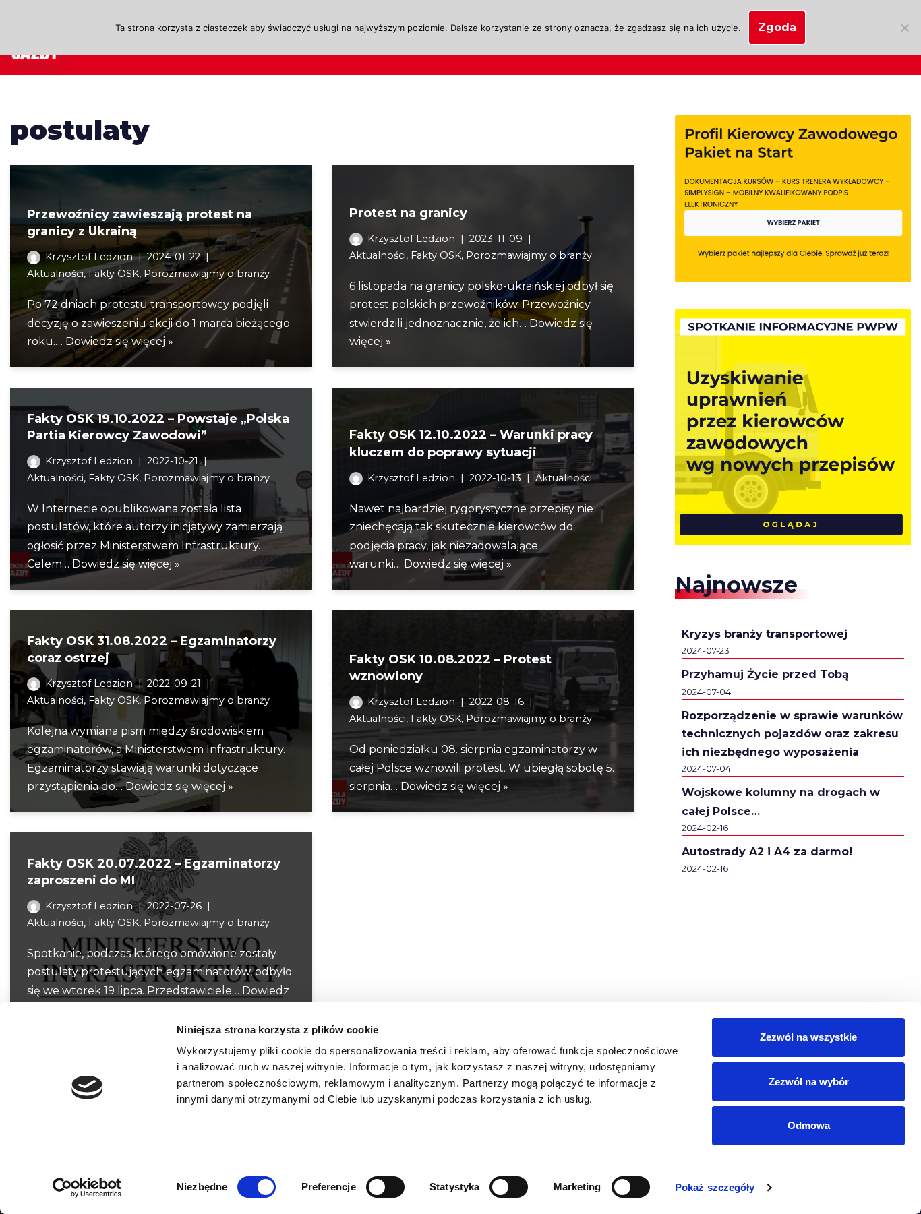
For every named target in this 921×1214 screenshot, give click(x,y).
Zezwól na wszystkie (808, 1037)
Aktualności (55, 274)
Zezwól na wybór (809, 1081)
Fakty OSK (113, 274)
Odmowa (809, 1125)
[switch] (385, 1187)
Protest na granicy (408, 213)
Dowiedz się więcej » (119, 341)
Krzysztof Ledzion (89, 257)
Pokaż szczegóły (715, 1187)
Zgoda (777, 27)
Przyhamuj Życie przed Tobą (765, 674)
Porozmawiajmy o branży (207, 274)
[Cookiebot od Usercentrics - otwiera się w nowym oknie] (87, 1188)
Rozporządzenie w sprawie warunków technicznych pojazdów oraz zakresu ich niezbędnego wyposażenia (792, 733)
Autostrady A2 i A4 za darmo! (767, 851)
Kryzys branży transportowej (765, 634)
